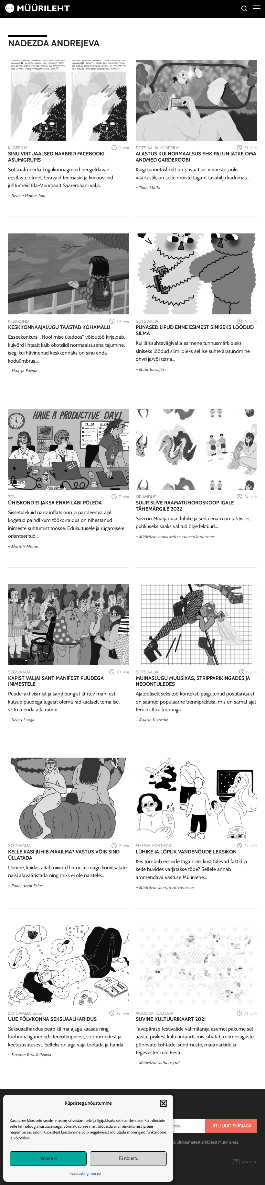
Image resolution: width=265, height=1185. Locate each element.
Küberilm (17, 147)
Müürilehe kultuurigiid (159, 1063)
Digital (245, 1161)
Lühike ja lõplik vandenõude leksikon (186, 852)
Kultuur (164, 1013)
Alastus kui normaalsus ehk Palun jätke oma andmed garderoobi (196, 157)
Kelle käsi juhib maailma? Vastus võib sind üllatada (64, 855)
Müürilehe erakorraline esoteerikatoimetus (177, 536)
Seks (37, 1013)
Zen (12, 496)
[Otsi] (244, 9)
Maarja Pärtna (24, 371)
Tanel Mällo (149, 187)
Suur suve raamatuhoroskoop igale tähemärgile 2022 (185, 506)
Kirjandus (146, 496)
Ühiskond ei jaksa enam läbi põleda (55, 503)
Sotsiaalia (147, 147)
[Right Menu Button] (256, 8)
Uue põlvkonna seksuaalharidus (52, 1019)
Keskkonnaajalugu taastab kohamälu (59, 327)
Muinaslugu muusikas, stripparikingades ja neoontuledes (193, 681)
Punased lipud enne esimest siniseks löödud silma (195, 330)
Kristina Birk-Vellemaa (31, 1054)
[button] (163, 1103)
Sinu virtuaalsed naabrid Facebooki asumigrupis (56, 157)
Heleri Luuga (22, 720)
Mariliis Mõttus (25, 546)
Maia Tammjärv (152, 369)
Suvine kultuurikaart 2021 (171, 1019)
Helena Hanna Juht (28, 195)
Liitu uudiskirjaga (231, 1126)
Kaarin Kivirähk (153, 720)
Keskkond (18, 321)
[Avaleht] (37, 11)
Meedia (143, 845)
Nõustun (48, 1158)
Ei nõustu (128, 1158)
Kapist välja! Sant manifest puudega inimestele (56, 681)
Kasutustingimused (85, 1173)
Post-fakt (162, 845)
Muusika (145, 1013)
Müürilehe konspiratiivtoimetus (167, 887)
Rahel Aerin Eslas (27, 885)
